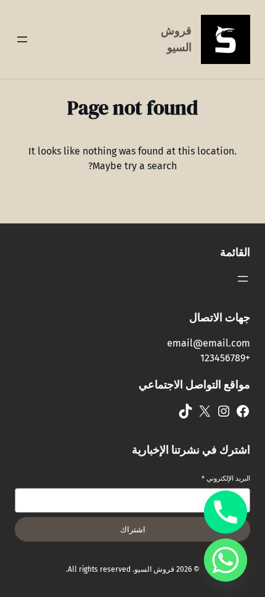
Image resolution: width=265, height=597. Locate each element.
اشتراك (132, 529)
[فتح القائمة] (22, 39)
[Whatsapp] (225, 560)
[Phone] (225, 512)
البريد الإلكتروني (226, 479)
